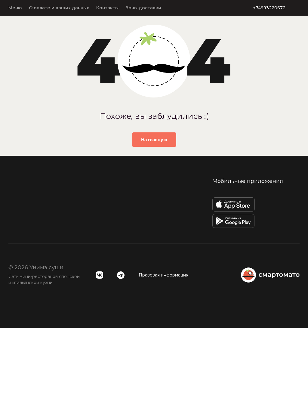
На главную (154, 139)
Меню (15, 8)
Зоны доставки (143, 8)
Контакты (107, 8)
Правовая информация (163, 275)
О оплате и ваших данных (59, 8)
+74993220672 (269, 8)
